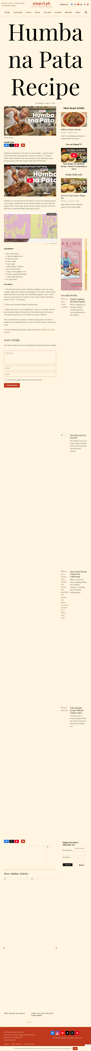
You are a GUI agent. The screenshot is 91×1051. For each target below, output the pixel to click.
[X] (84, 4)
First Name (66, 857)
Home (6, 1044)
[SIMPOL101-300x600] (74, 264)
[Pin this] (16, 145)
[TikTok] (81, 4)
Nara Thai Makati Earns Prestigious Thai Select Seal (41, 1014)
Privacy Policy (29, 1044)
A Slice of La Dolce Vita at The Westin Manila (15, 1014)
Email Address (68, 850)
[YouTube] (78, 4)
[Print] (23, 145)
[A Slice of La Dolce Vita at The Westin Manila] (16, 944)
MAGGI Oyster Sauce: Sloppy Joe (73, 196)
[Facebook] (71, 4)
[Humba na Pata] (30, 121)
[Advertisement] (74, 226)
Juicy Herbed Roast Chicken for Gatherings (78, 574)
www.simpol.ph (10, 1040)
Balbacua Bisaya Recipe (71, 129)
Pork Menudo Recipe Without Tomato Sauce (76, 710)
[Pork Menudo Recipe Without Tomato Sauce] (65, 773)
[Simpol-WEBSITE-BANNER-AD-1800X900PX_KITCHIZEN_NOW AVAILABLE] (30, 857)
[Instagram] (75, 4)
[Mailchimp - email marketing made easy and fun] (81, 866)
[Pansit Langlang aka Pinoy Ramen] (65, 364)
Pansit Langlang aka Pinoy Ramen (77, 300)
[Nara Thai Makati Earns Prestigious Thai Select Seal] (43, 944)
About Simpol (16, 1044)
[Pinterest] (87, 4)
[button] (86, 12)
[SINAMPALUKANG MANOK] (65, 500)
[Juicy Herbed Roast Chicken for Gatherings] (65, 636)
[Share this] (6, 145)
